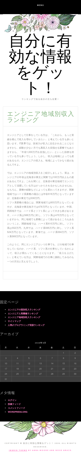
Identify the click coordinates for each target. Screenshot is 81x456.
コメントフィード (16, 407)
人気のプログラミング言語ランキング (26, 324)
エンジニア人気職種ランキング (23, 313)
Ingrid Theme (18, 450)
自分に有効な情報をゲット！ (40, 66)
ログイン (12, 400)
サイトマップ (14, 321)
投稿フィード (14, 403)
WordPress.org (18, 411)
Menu (40, 5)
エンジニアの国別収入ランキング (24, 309)
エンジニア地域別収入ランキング (24, 317)
